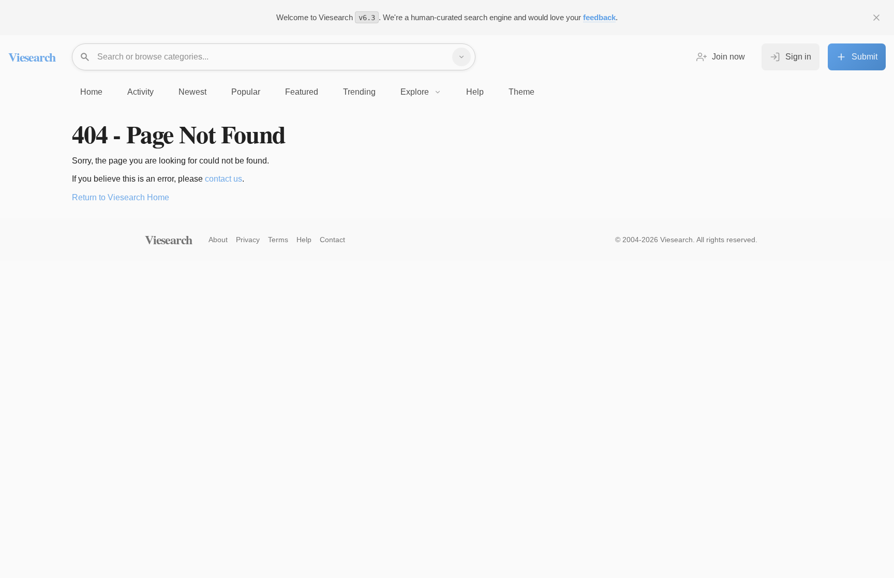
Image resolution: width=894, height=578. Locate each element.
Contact (332, 239)
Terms (278, 239)
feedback (599, 17)
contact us (223, 178)
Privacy (248, 239)
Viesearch (31, 57)
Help (303, 239)
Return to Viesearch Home (120, 197)
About (218, 239)
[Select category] (461, 57)
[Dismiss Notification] (876, 17)
